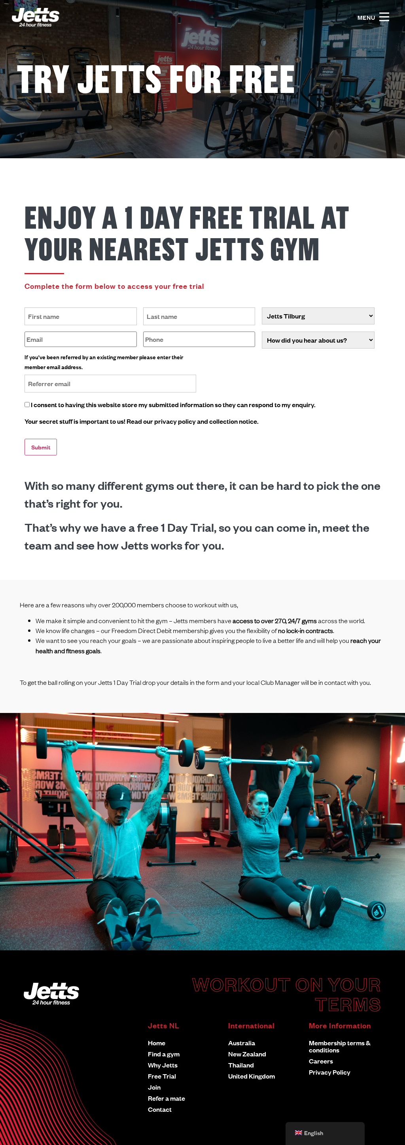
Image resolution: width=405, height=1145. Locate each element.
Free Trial (162, 1076)
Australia (241, 1042)
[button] (384, 17)
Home (156, 1042)
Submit (40, 447)
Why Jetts (163, 1064)
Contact (160, 1109)
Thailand (241, 1064)
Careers (321, 1060)
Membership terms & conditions (340, 1046)
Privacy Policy (329, 1072)
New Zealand (247, 1053)
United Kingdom (251, 1076)
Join (154, 1087)
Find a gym (164, 1053)
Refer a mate (166, 1098)
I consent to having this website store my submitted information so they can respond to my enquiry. (173, 404)
